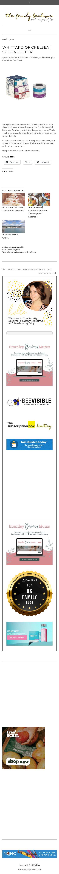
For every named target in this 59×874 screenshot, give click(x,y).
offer (8, 252)
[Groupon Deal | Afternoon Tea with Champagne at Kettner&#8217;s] (39, 199)
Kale (38, 865)
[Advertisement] (29, 485)
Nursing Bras (45, 273)
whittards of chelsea (28, 252)
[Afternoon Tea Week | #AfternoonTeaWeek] (13, 199)
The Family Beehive (17, 247)
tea (12, 252)
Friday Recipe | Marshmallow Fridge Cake (29, 269)
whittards (17, 252)
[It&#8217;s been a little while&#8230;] (13, 226)
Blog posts (16, 250)
